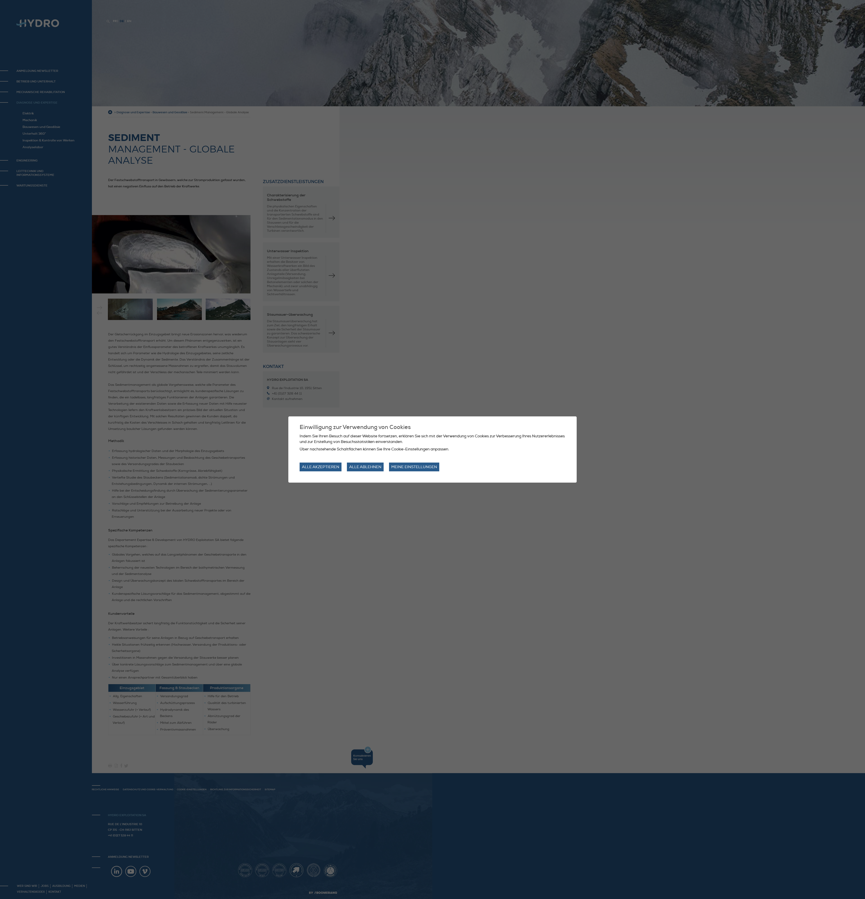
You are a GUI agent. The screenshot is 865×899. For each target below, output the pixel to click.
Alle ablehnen (365, 467)
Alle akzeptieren (320, 467)
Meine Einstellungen (414, 467)
